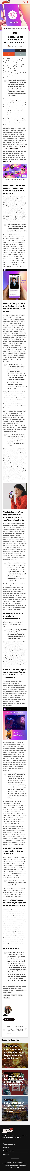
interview (14, 995)
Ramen (20, 995)
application (7, 995)
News (16, 1046)
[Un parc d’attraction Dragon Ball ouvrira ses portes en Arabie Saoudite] (15, 1108)
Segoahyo (6, 998)
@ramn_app (7, 161)
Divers (15, 33)
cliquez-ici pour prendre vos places (14, 147)
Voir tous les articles (9, 1019)
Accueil (5, 29)
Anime (6, 1046)
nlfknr (11, 46)
